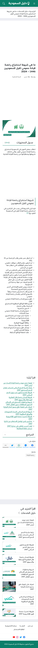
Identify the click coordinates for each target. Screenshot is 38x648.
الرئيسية (32, 11)
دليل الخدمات (23, 11)
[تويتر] (12, 445)
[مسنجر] (26, 445)
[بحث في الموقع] (3, 3)
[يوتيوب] (13, 637)
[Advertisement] (19, 42)
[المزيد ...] (6, 445)
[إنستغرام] (17, 637)
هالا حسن (27, 77)
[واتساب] (19, 445)
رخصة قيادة (30, 455)
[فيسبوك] (32, 445)
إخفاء (7, 142)
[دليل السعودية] (19, 3)
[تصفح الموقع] (34, 3)
